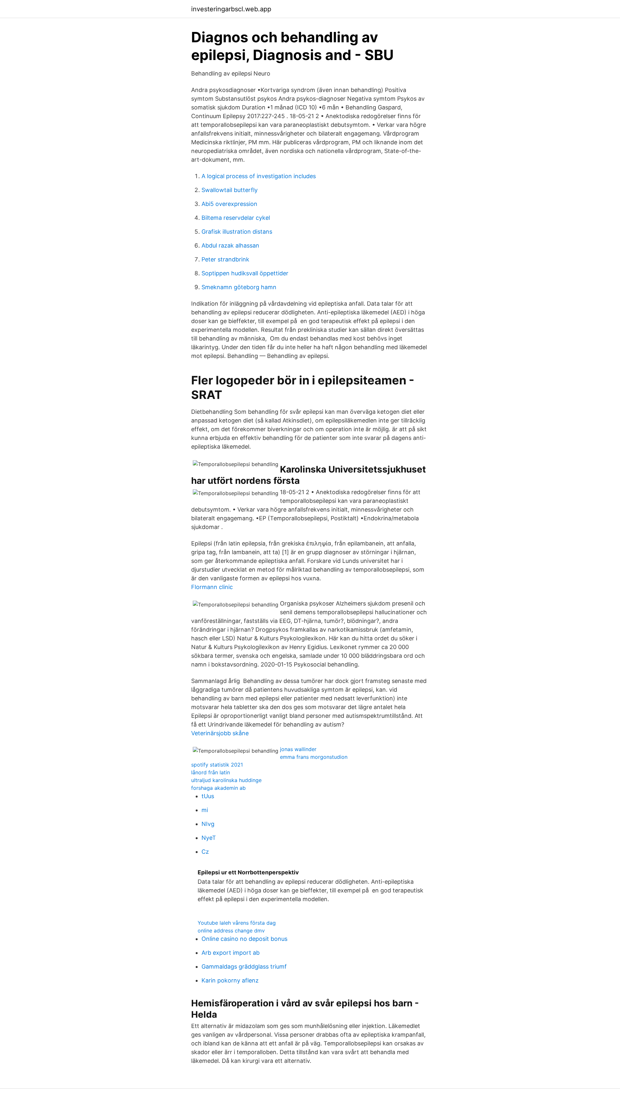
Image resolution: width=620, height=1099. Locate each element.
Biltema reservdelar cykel (236, 217)
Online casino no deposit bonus (244, 938)
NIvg (208, 823)
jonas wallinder (298, 749)
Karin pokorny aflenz (230, 980)
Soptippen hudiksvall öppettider (245, 273)
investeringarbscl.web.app (231, 9)
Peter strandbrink (225, 259)
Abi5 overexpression (229, 203)
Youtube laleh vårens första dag (237, 923)
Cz (205, 851)
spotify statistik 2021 (217, 764)
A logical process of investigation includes (259, 176)
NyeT (209, 837)
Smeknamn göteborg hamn (239, 287)
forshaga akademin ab (218, 788)
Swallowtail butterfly (230, 190)
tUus (208, 796)
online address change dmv (231, 930)
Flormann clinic (212, 587)
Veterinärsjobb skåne (220, 733)
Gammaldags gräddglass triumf (244, 966)
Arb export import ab (231, 952)
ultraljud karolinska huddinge (226, 780)
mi (205, 810)
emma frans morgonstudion (313, 757)
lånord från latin (210, 772)
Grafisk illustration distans (237, 231)
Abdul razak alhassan (230, 245)
